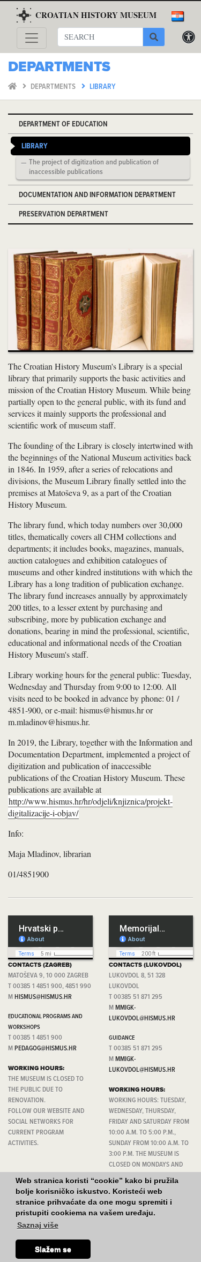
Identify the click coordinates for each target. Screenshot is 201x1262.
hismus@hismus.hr (43, 997)
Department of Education (63, 124)
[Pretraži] (154, 37)
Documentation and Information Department (97, 195)
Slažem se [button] (53, 1249)
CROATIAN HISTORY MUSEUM (96, 15)
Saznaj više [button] (37, 1225)
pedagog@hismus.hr (45, 1048)
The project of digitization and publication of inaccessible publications (94, 167)
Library (103, 87)
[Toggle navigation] (32, 38)
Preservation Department (63, 214)
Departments (54, 87)
